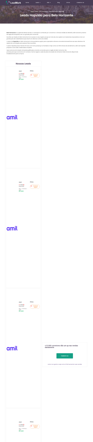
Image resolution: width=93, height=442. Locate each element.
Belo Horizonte (43, 11)
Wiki (48, 2)
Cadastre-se (80, 2)
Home (27, 2)
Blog (58, 2)
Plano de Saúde (53, 11)
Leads (37, 2)
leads (36, 11)
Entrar (68, 2)
